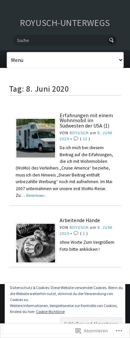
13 (85, 138)
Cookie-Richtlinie (50, 311)
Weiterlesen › (36, 195)
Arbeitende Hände (80, 220)
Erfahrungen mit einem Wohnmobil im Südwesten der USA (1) (86, 120)
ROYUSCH (79, 132)
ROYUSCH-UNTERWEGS (65, 22)
